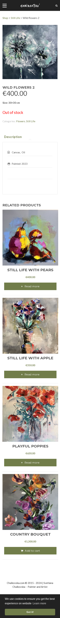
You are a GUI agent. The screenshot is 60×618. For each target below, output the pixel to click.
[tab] (13, 137)
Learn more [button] (39, 603)
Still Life (15, 17)
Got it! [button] (30, 612)
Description (13, 137)
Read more (32, 286)
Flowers (20, 121)
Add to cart (32, 550)
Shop (5, 17)
